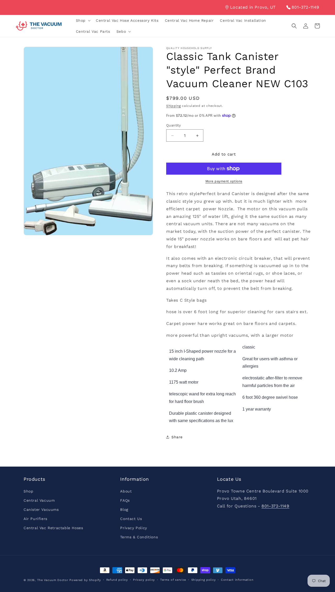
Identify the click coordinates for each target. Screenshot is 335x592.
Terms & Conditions (139, 537)
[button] (83, 20)
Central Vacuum (39, 500)
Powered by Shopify (85, 580)
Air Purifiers (35, 519)
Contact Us (131, 519)
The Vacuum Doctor (53, 580)
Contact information (237, 580)
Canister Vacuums (41, 509)
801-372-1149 (305, 7)
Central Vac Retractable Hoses (53, 528)
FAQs (125, 500)
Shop (28, 491)
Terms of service (173, 580)
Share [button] (177, 437)
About (126, 491)
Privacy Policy (133, 528)
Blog (124, 509)
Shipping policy (203, 580)
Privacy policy (144, 580)
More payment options (223, 181)
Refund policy (117, 580)
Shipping (173, 106)
